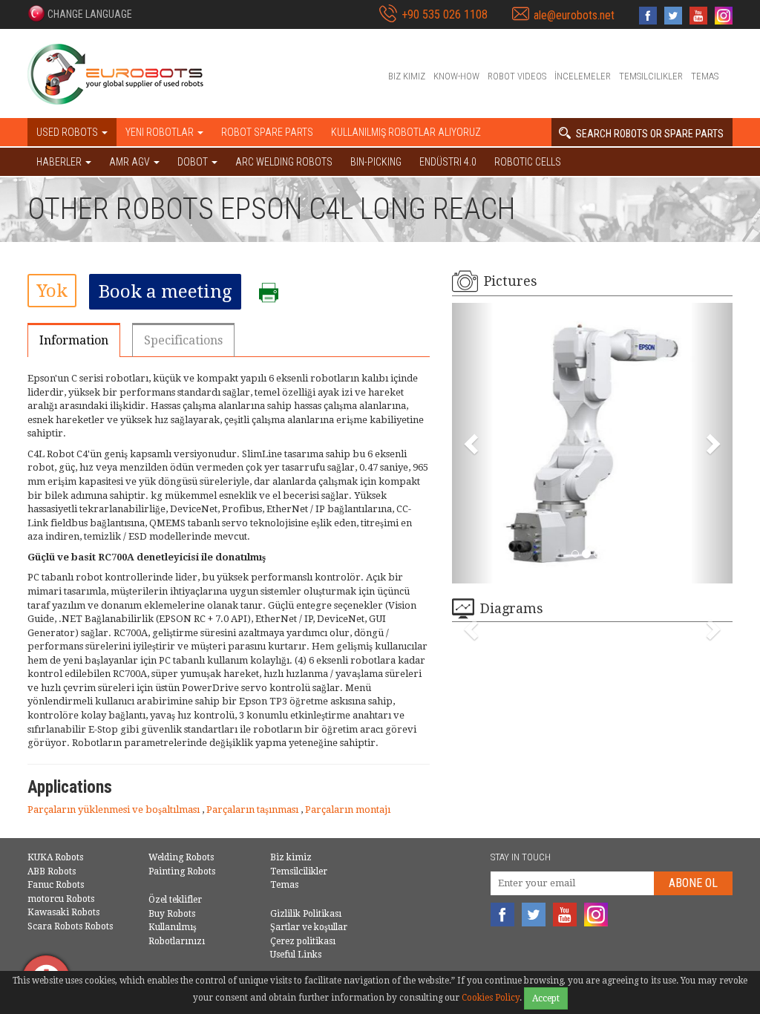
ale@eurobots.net (574, 15)
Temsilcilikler (651, 76)
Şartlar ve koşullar (308, 927)
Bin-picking (376, 162)
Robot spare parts (267, 132)
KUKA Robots (55, 857)
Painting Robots (181, 871)
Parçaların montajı (347, 809)
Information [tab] (73, 340)
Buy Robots (171, 914)
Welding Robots (181, 857)
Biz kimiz (406, 76)
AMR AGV (130, 162)
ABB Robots (51, 871)
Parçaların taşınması (253, 809)
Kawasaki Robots (63, 912)
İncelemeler (582, 76)
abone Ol (693, 883)
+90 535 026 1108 (445, 14)
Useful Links (295, 954)
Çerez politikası (302, 941)
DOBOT (193, 162)
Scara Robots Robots (70, 926)
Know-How (456, 76)
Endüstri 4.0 (447, 162)
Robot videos (517, 76)
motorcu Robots (60, 899)
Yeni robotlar (160, 132)
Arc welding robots (283, 162)
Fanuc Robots (55, 885)
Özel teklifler (175, 899)
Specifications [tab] (183, 340)
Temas (704, 76)
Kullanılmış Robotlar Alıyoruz (406, 132)
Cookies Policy (491, 997)
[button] (79, 13)
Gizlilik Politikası (305, 914)
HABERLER (60, 162)
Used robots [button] (68, 132)
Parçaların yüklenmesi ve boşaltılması (114, 809)
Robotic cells (527, 162)
